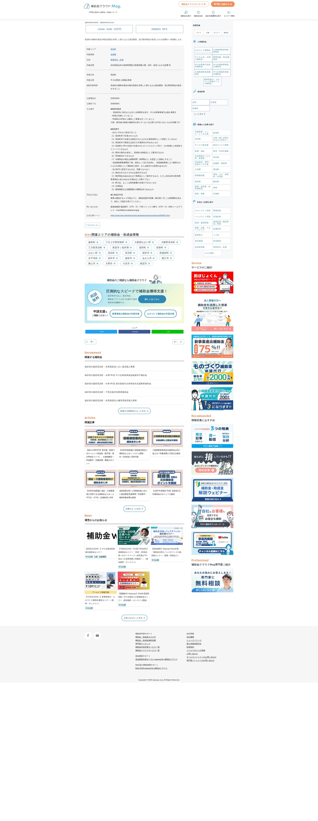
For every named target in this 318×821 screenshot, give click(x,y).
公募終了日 (91, 104)
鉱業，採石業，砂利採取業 (203, 187)
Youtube (97, 634)
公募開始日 (91, 98)
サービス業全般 (202, 145)
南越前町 (164, 253)
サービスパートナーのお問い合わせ (201, 657)
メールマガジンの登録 (196, 650)
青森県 (195, 108)
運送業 (216, 169)
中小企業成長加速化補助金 (221, 73)
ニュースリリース (194, 640)
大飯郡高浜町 (168, 242)
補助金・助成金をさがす (145, 637)
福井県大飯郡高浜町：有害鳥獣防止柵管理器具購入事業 (111, 400)
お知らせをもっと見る (133, 618)
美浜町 (128, 253)
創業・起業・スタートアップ (203, 229)
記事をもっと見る (133, 509)
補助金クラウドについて (192, 4)
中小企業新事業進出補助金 (221, 66)
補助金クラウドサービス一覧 (147, 650)
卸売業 (198, 139)
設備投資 (217, 229)
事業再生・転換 (117, 60)
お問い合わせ (192, 654)
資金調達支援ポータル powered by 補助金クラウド (156, 659)
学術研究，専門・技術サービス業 (203, 163)
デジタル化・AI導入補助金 (203, 58)
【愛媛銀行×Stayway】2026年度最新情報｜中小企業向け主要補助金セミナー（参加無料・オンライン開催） (133, 596)
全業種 (113, 54)
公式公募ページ (93, 215)
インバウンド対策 (203, 217)
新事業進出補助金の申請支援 (125, 314)
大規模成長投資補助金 (203, 73)
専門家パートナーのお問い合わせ (201, 660)
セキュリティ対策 (203, 211)
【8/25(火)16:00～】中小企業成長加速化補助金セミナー (100, 550)
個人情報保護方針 (194, 644)
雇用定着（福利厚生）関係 (221, 223)
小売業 (198, 169)
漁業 (215, 188)
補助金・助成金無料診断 (145, 640)
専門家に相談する (222, 4)
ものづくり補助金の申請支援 (160, 314)
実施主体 (90, 75)
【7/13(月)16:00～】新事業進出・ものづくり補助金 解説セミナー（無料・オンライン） (100, 600)
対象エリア (91, 49)
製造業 (198, 181)
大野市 (109, 263)
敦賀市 (143, 263)
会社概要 (190, 637)
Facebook (88, 634)
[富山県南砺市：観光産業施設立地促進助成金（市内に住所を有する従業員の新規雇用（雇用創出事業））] (90, 341)
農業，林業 (200, 194)
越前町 (91, 242)
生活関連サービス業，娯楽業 (203, 157)
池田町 (142, 247)
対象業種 (90, 54)
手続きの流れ (92, 195)
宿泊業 (216, 157)
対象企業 (90, 80)
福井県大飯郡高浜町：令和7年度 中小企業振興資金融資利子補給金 (116, 375)
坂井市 (111, 258)
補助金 (226, 33)
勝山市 (91, 263)
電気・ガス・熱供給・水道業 (221, 175)
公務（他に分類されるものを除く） (221, 139)
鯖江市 (165, 258)
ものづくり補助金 (203, 50)
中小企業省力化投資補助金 (203, 66)
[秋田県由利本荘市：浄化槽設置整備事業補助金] (178, 341)
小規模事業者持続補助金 (221, 51)
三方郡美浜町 (95, 247)
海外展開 (199, 241)
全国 (194, 102)
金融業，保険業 (220, 163)
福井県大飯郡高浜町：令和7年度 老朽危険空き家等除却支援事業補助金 (118, 384)
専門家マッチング (142, 644)
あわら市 (147, 258)
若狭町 (159, 247)
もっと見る (198, 114)
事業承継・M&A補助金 (221, 58)
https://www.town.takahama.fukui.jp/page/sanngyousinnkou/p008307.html (140, 215)
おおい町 (93, 253)
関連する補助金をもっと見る (133, 411)
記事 (207, 33)
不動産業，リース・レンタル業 (202, 133)
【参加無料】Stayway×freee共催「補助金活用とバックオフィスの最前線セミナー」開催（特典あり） (166, 552)
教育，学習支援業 (221, 151)
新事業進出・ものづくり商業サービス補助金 (212, 81)
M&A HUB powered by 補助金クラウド (151, 668)
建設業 (216, 181)
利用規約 (190, 647)
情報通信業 (200, 175)
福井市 (145, 253)
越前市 (128, 258)
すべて (199, 33)
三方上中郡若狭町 (115, 242)
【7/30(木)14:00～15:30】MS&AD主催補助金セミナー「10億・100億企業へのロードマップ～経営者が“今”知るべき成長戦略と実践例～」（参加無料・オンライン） (133, 555)
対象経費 (90, 65)
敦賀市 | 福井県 (121, 247)
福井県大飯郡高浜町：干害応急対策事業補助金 (107, 392)
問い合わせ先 (92, 207)
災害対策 (217, 217)
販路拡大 (199, 235)
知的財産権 (200, 247)
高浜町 (113, 49)
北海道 (214, 102)
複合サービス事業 (221, 145)
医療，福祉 (200, 151)
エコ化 (216, 235)
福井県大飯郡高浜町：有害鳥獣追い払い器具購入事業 (110, 367)
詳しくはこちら (152, 299)
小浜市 (126, 263)
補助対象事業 (92, 85)
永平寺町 (93, 258)
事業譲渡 (217, 211)
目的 (88, 60)
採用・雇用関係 (202, 223)
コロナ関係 (209, 253)
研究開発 (217, 241)
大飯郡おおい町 (143, 242)
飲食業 (216, 133)
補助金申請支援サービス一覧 (147, 647)
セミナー (217, 33)
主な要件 (90, 109)
